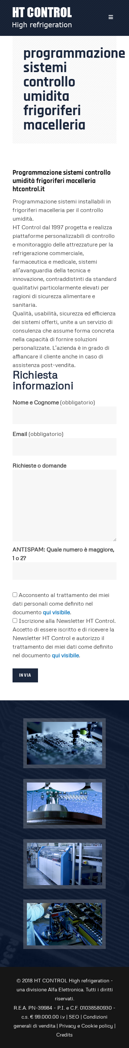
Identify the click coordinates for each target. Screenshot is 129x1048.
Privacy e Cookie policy (86, 1026)
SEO (74, 1017)
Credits (64, 1034)
